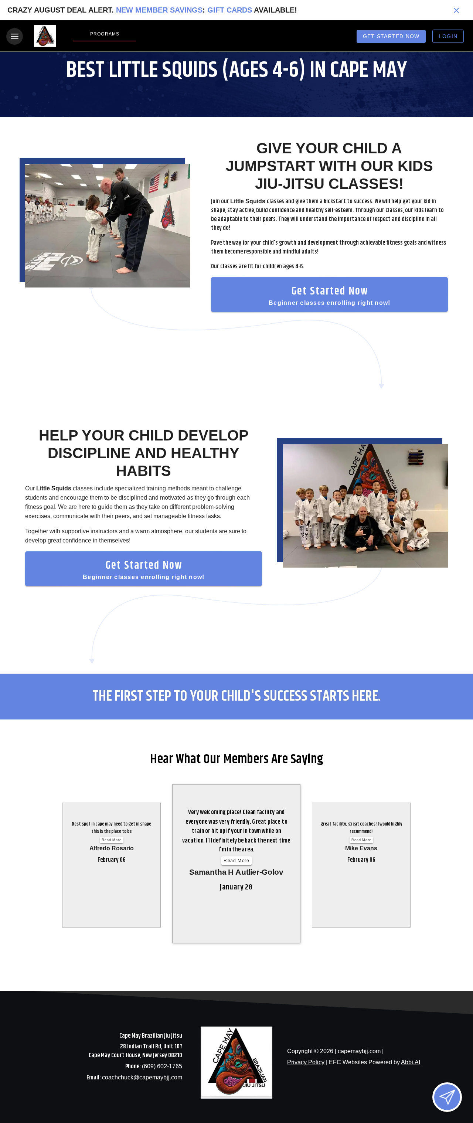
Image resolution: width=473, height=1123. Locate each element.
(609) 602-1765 (162, 1066)
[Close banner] (456, 10)
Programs (104, 34)
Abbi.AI (410, 1062)
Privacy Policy (305, 1062)
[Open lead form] (447, 1097)
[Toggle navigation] (14, 36)
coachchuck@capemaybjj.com (142, 1077)
